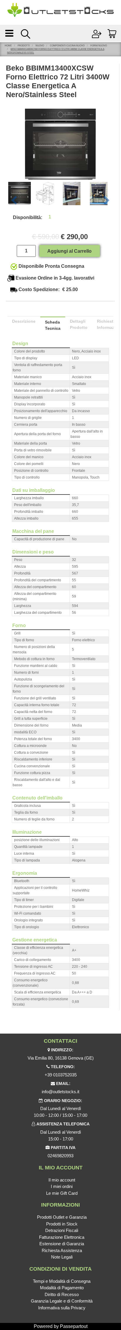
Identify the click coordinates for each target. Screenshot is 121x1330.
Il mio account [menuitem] (61, 1179)
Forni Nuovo (98, 45)
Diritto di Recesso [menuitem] (62, 1294)
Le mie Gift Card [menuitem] (62, 1193)
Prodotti (24, 45)
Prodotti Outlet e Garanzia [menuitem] (62, 1217)
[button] (60, 143)
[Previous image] (14, 201)
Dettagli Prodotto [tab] (79, 324)
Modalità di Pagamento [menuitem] (62, 1287)
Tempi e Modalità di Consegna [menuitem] (61, 1281)
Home (8, 45)
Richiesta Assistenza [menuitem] (62, 1250)
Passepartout (74, 1326)
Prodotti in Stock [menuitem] (62, 1223)
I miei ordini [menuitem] (62, 1186)
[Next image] (106, 201)
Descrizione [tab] (24, 321)
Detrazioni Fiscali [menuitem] (61, 1230)
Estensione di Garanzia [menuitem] (61, 1243)
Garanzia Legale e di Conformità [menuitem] (62, 1300)
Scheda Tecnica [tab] (52, 325)
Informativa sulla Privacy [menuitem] (61, 1307)
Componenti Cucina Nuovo (67, 45)
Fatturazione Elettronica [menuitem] (61, 1237)
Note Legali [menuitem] (62, 1256)
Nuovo (40, 45)
